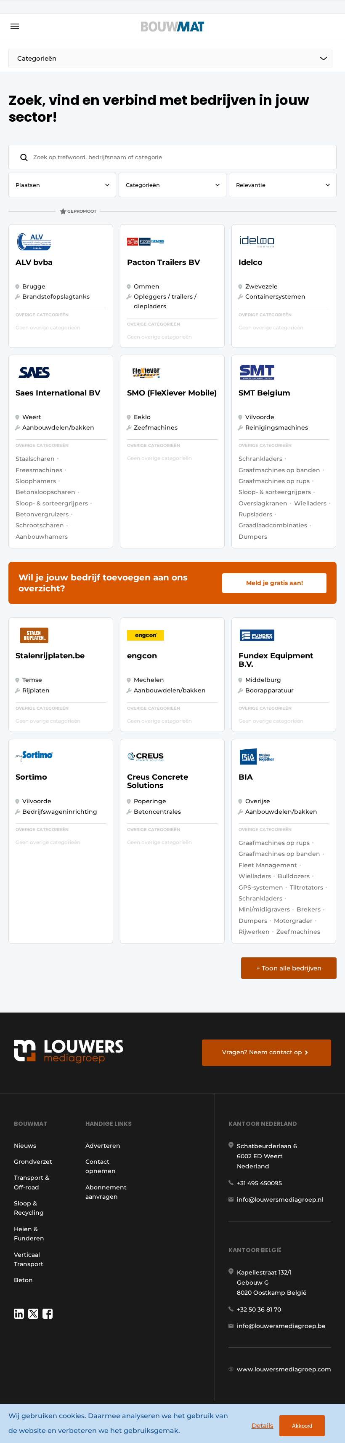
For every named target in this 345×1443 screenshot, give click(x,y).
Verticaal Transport (28, 1259)
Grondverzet (33, 1161)
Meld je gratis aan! (274, 583)
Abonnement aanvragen (106, 1192)
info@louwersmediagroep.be (281, 1326)
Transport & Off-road (31, 1182)
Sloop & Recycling (29, 1208)
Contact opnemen (100, 1166)
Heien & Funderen (29, 1233)
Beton (23, 1280)
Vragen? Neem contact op (262, 1052)
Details (262, 1426)
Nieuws (25, 1145)
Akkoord (302, 1426)
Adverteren (102, 1145)
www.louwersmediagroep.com (284, 1369)
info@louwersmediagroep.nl (280, 1199)
